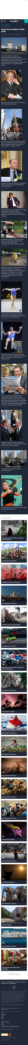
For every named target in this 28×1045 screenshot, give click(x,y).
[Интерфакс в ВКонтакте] (7, 1029)
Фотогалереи (5, 25)
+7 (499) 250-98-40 (9, 1005)
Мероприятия (13, 983)
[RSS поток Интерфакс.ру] (9, 1029)
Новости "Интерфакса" (5, 1022)
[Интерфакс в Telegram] (5, 1029)
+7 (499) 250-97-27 (20, 1005)
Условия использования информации (9, 1037)
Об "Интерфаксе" (10, 982)
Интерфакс (14, 21)
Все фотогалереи (14, 974)
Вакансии (24, 982)
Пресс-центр (18, 982)
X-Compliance (3, 1014)
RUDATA (2, 1025)
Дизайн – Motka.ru (5, 1040)
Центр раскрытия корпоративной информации (10, 1026)
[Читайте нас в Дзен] (2, 1029)
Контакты (3, 982)
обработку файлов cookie (12, 1002)
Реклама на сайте (5, 983)
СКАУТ (2, 1015)
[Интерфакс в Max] (11, 1029)
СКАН (2, 1023)
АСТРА (2, 1018)
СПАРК (2, 1012)
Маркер (2, 1017)
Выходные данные (5, 1039)
